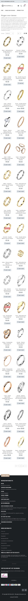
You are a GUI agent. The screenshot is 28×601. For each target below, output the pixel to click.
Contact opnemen (5, 533)
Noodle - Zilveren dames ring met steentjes (21, 344)
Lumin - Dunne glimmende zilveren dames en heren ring (20, 370)
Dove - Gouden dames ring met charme (20, 237)
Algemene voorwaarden (6, 550)
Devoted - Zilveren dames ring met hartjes (20, 51)
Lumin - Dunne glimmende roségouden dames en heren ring (7, 397)
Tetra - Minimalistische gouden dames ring (20, 316)
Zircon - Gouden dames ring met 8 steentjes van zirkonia (20, 105)
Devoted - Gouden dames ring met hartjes (7, 237)
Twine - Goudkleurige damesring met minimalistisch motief (21, 212)
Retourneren (4, 543)
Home (2, 10)
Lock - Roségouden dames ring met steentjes (7, 317)
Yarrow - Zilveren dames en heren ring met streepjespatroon (7, 425)
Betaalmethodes (4, 538)
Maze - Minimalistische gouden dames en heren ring (7, 52)
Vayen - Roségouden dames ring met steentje (21, 158)
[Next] (26, 466)
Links (24, 1)
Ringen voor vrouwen (10, 10)
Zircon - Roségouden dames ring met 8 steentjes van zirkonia (7, 452)
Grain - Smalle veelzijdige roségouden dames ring (7, 158)
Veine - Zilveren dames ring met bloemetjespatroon (7, 264)
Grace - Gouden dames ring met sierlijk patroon (20, 452)
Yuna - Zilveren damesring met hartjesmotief (7, 290)
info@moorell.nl (4, 497)
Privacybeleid (4, 548)
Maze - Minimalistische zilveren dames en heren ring (20, 185)
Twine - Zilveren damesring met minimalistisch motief (7, 105)
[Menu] (18, 6)
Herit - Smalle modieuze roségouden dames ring (20, 132)
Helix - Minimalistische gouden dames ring (21, 263)
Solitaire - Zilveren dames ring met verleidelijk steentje (7, 132)
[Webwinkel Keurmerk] (4, 575)
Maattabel (3, 536)
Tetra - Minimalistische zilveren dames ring (20, 289)
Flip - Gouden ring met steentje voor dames (20, 77)
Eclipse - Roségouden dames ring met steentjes (7, 344)
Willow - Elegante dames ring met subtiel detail (7, 185)
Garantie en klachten (5, 545)
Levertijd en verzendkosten (7, 540)
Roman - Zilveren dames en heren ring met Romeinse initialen (20, 397)
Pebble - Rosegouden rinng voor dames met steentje (7, 370)
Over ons (3, 531)
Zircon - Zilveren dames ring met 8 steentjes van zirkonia (20, 425)
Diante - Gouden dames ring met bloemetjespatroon (7, 78)
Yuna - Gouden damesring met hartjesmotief (7, 212)
